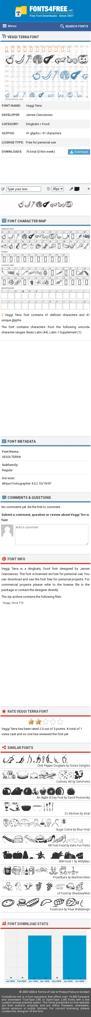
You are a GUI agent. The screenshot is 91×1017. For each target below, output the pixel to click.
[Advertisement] (45, 171)
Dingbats (32, 124)
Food (46, 124)
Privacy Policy (67, 992)
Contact (84, 992)
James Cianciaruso (39, 115)
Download (81, 152)
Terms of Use (46, 992)
